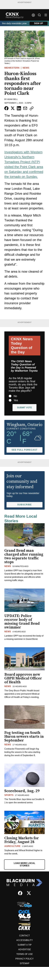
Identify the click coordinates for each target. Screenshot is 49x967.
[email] (25, 108)
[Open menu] (46, 15)
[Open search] (39, 15)
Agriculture (12, 846)
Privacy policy (24, 959)
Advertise (24, 949)
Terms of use (24, 954)
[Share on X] (13, 108)
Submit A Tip (25, 945)
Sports (8, 795)
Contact (24, 935)
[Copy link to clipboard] (31, 108)
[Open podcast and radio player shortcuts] (33, 15)
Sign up (38, 23)
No (15, 396)
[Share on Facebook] (6, 108)
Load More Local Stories (24, 864)
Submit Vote (24, 407)
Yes (16, 400)
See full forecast (24, 450)
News (26, 68)
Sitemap (24, 963)
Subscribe (24, 504)
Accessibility (24, 940)
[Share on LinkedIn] (19, 108)
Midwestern (11, 68)
